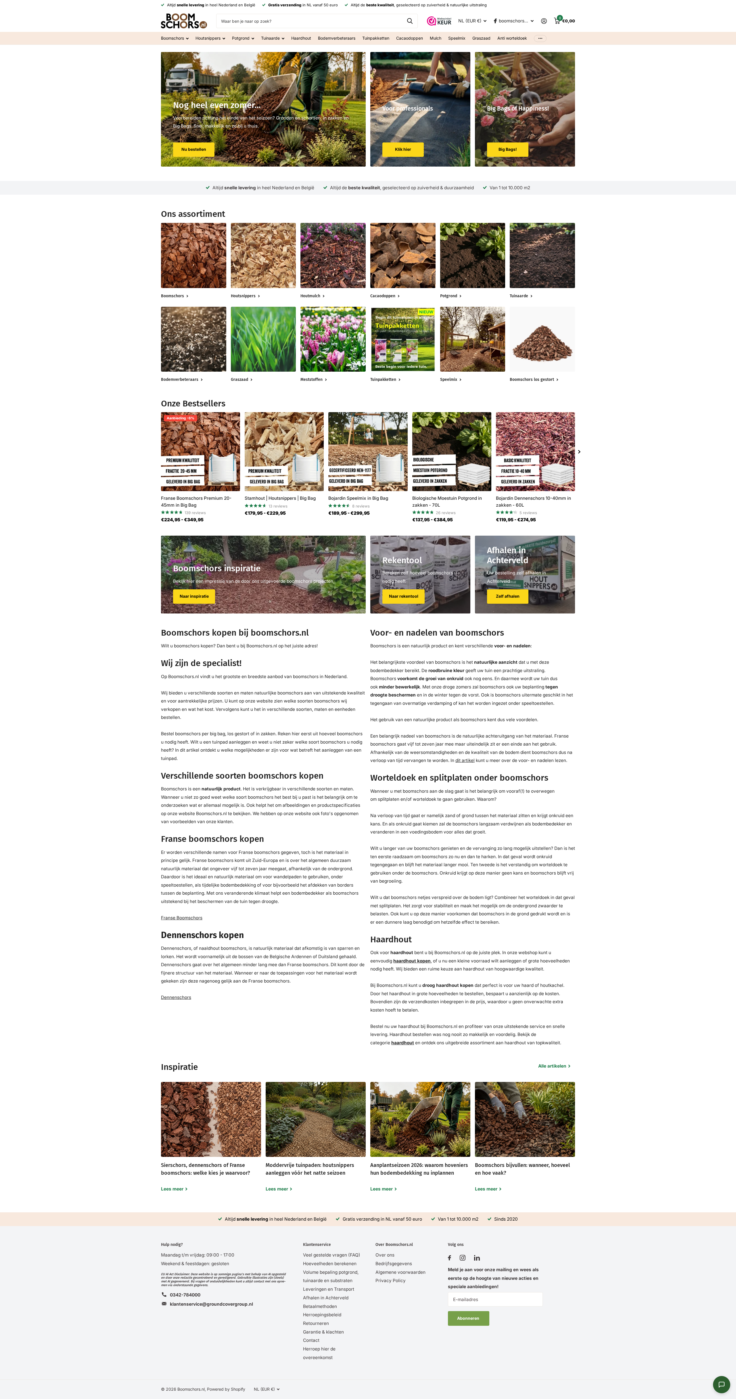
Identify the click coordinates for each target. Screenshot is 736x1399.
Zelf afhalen (508, 596)
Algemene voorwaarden (400, 1272)
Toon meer (540, 38)
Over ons (384, 1255)
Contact (311, 1340)
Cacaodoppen (409, 38)
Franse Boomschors (181, 918)
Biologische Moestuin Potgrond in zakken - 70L (447, 501)
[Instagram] (462, 1258)
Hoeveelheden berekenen (329, 1263)
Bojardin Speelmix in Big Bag (358, 498)
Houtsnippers (208, 38)
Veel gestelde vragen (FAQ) (331, 1255)
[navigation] (579, 451)
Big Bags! (508, 149)
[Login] (544, 21)
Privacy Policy (390, 1280)
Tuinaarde (270, 38)
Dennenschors (176, 997)
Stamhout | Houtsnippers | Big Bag (280, 498)
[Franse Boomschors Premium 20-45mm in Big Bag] (200, 451)
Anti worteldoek (512, 38)
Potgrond (241, 38)
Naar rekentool (403, 596)
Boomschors (172, 38)
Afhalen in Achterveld (325, 1297)
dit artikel (465, 760)
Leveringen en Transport (328, 1289)
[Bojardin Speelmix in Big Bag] (367, 451)
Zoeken (410, 21)
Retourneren (316, 1323)
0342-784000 (185, 1295)
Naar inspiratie (194, 596)
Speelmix (456, 38)
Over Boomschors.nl (394, 1244)
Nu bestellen (193, 149)
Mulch (435, 38)
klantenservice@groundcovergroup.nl (211, 1304)
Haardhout (301, 38)
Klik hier (403, 149)
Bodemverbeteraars (336, 38)
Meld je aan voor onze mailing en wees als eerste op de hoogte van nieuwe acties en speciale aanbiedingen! (493, 1278)
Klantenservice (317, 1244)
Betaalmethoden (320, 1306)
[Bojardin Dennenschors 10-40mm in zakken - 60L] (535, 451)
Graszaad (481, 38)
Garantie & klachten (323, 1332)
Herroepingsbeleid (322, 1314)
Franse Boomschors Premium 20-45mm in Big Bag (196, 501)
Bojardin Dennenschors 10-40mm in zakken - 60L (533, 501)
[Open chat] (721, 1384)
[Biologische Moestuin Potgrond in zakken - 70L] (451, 451)
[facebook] (449, 1258)
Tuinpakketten (375, 38)
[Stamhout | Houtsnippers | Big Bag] (284, 451)
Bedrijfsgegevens (393, 1263)
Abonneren (468, 1318)
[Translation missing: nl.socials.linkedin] (477, 1258)
